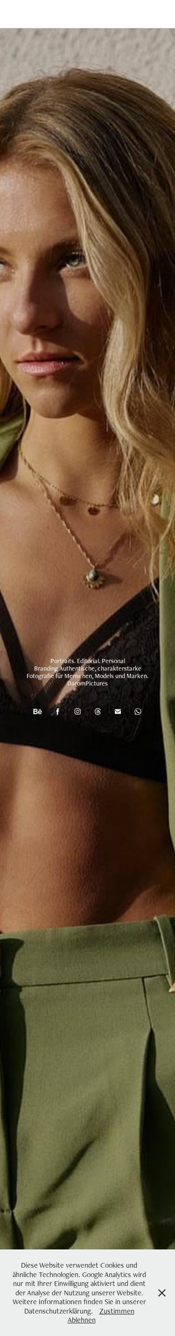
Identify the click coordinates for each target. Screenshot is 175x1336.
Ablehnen (82, 1320)
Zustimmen (116, 1311)
